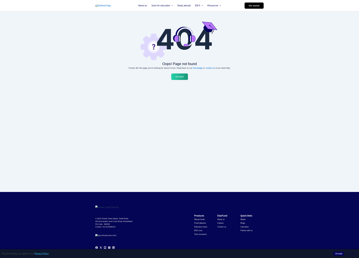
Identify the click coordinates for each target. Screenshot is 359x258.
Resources (212, 5)
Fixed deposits (200, 223)
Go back (179, 76)
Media (243, 219)
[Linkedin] (113, 247)
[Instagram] (109, 247)
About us (142, 5)
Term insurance (200, 234)
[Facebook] (96, 247)
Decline (351, 253)
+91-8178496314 (108, 227)
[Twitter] (101, 247)
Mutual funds (199, 219)
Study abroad (184, 5)
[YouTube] (105, 247)
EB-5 (197, 5)
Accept (338, 253)
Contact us (221, 227)
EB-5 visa (198, 230)
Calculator (245, 227)
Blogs (243, 223)
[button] (171, 5)
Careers (220, 223)
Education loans (200, 227)
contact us (210, 68)
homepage (197, 68)
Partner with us (247, 230)
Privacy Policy (41, 253)
